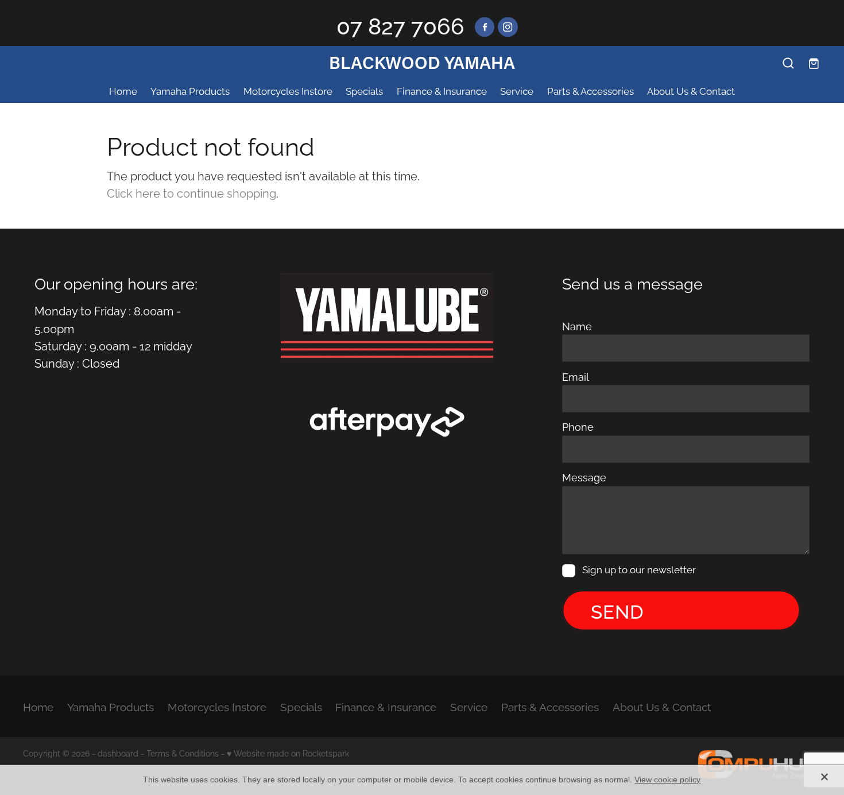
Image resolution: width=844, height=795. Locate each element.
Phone (578, 427)
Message (584, 477)
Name (577, 326)
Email (575, 377)
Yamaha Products (190, 90)
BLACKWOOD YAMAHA (422, 62)
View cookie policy (667, 779)
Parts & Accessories (590, 90)
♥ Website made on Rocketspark (288, 752)
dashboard (118, 752)
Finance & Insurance (442, 90)
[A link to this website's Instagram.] (507, 27)
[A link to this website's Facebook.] (484, 27)
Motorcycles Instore (287, 90)
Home (123, 90)
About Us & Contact (691, 90)
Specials (364, 90)
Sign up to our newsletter (639, 570)
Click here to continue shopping (191, 192)
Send (617, 610)
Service (516, 90)
